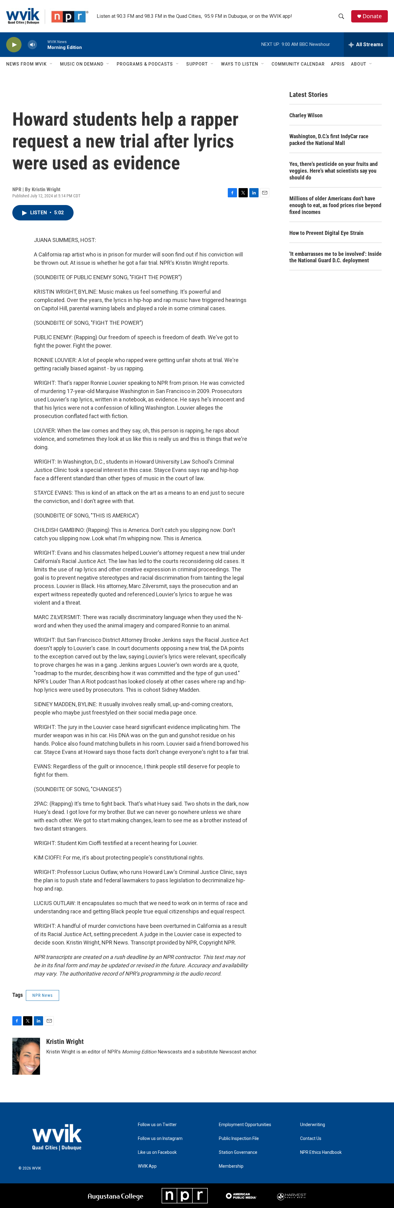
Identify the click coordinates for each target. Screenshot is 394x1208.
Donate (372, 16)
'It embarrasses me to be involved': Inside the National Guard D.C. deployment (335, 257)
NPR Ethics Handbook (321, 1152)
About (358, 64)
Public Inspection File (239, 1138)
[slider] (42, 44)
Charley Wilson (306, 115)
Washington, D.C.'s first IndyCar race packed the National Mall (328, 139)
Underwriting (312, 1124)
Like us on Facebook (157, 1152)
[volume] (32, 45)
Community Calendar (298, 64)
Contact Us (310, 1138)
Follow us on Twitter (157, 1124)
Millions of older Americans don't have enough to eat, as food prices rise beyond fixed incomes (335, 205)
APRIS (338, 64)
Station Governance (238, 1152)
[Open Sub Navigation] (51, 64)
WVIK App (147, 1166)
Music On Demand (81, 64)
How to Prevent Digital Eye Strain (326, 233)
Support (197, 64)
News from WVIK (26, 64)
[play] (14, 44)
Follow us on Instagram (160, 1138)
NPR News (42, 995)
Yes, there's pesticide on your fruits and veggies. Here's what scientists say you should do (333, 171)
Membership (231, 1166)
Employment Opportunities (245, 1124)
